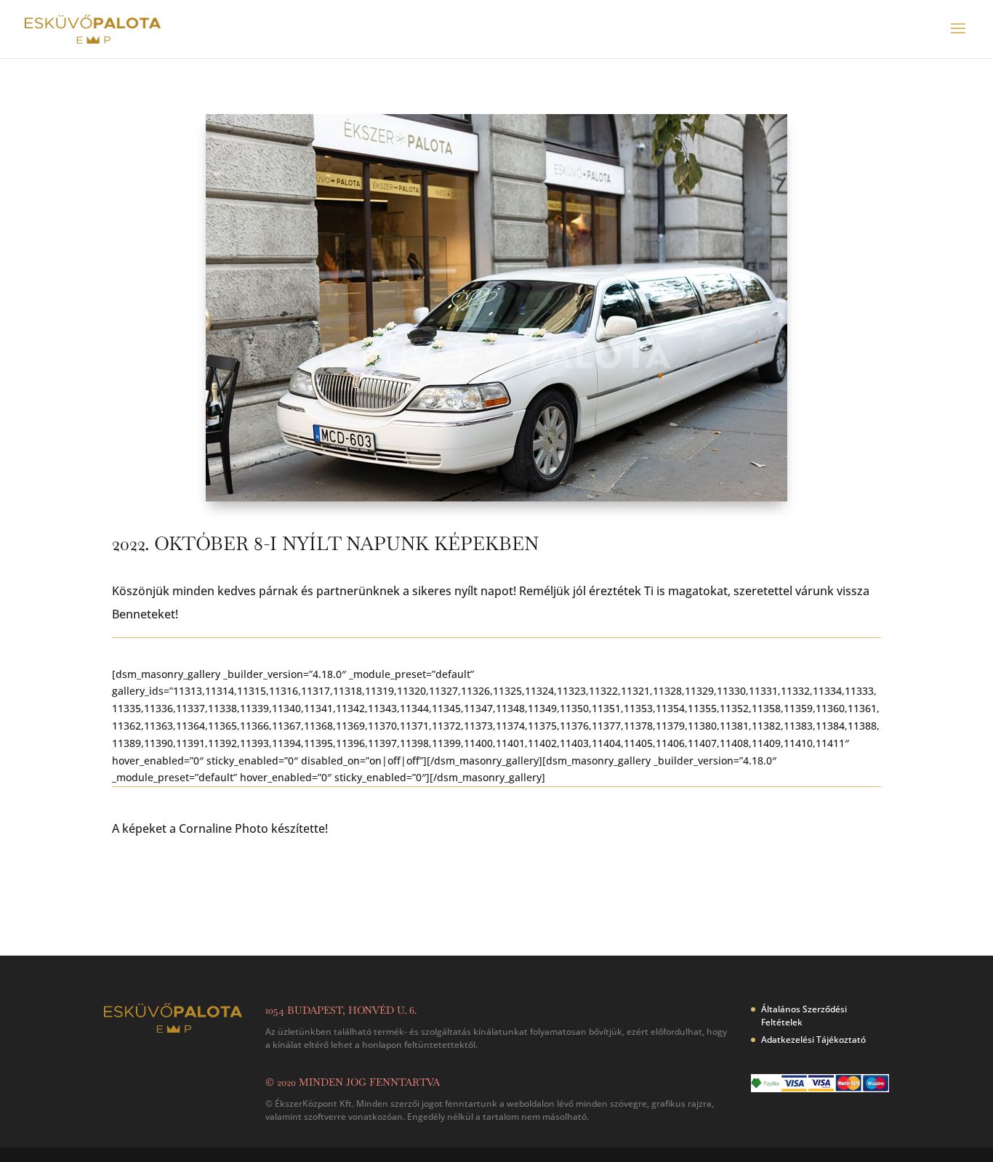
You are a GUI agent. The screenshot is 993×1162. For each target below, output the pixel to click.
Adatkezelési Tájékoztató (813, 1039)
